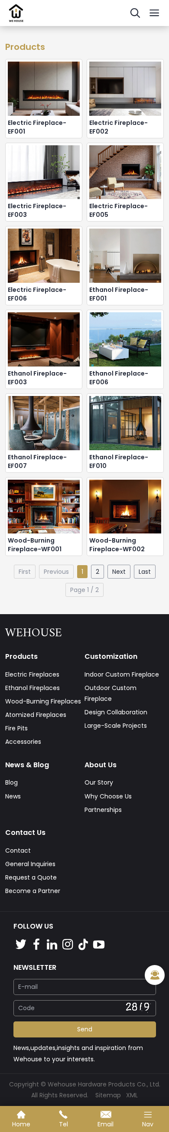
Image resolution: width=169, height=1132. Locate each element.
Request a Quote (31, 877)
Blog (11, 782)
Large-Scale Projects (115, 725)
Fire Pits (16, 728)
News (13, 796)
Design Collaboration (115, 712)
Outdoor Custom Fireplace (110, 693)
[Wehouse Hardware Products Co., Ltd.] (16, 24)
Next (119, 571)
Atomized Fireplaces (35, 714)
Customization (110, 656)
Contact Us (25, 833)
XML (132, 1095)
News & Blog (27, 765)
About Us (100, 765)
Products (21, 656)
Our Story (98, 782)
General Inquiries (30, 864)
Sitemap (108, 1095)
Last (145, 571)
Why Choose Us (108, 796)
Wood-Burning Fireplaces (43, 701)
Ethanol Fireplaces (32, 688)
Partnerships (103, 809)
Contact (18, 850)
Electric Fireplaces (32, 674)
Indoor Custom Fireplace (121, 674)
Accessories (23, 741)
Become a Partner (32, 891)
